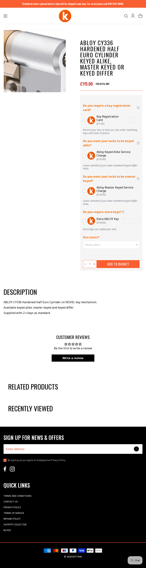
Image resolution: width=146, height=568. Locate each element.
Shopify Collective (15, 524)
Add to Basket (118, 263)
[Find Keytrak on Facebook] (5, 469)
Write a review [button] (73, 358)
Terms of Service (14, 513)
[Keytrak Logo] (65, 16)
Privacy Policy (12, 507)
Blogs (7, 530)
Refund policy (12, 518)
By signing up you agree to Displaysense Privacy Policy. (37, 460)
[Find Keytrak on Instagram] (12, 469)
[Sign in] (133, 16)
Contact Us (11, 501)
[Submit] (137, 449)
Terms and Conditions (18, 495)
